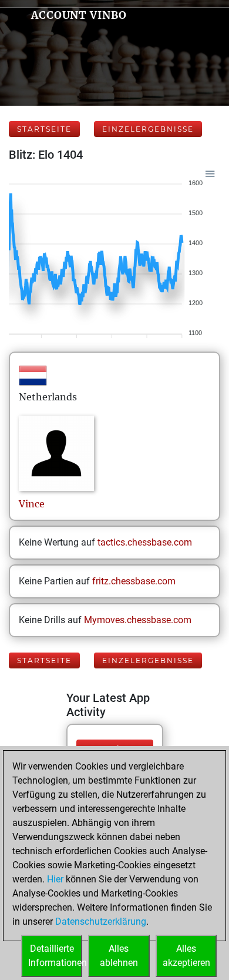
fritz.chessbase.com (134, 581)
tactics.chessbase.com (144, 542)
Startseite (44, 129)
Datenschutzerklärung (100, 921)
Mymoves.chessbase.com (137, 620)
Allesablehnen (119, 955)
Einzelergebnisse (148, 129)
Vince (32, 504)
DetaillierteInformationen (55, 955)
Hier (55, 879)
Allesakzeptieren (186, 955)
